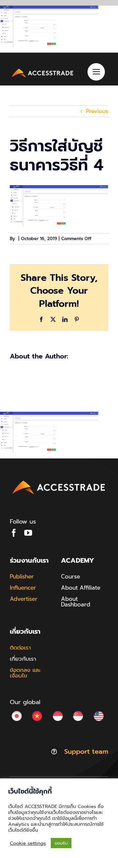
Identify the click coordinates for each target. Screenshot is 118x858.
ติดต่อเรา (20, 647)
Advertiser (23, 599)
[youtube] (28, 533)
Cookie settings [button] (28, 843)
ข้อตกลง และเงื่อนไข (25, 673)
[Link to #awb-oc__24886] (96, 72)
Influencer (23, 587)
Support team (86, 751)
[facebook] (14, 533)
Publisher (22, 576)
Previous (97, 111)
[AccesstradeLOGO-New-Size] (42, 69)
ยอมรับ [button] (61, 843)
